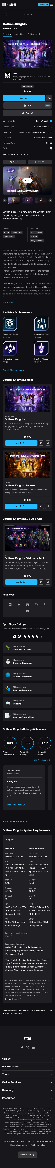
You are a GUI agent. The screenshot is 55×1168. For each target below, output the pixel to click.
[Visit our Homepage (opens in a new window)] (27, 605)
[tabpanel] (27, 884)
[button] (27, 302)
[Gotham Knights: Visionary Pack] (27, 538)
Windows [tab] (10, 839)
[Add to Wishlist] (47, 443)
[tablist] (27, 839)
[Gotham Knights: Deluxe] (27, 465)
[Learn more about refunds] (51, 126)
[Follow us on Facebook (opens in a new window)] (19, 605)
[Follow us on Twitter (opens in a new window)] (45, 605)
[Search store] (5, 14)
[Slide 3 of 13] (41, 200)
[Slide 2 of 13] (27, 200)
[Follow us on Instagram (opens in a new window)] (36, 605)
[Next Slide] (50, 200)
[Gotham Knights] (27, 399)
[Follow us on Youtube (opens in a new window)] (27, 611)
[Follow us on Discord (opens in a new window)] (10, 605)
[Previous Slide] (5, 200)
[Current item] (14, 200)
